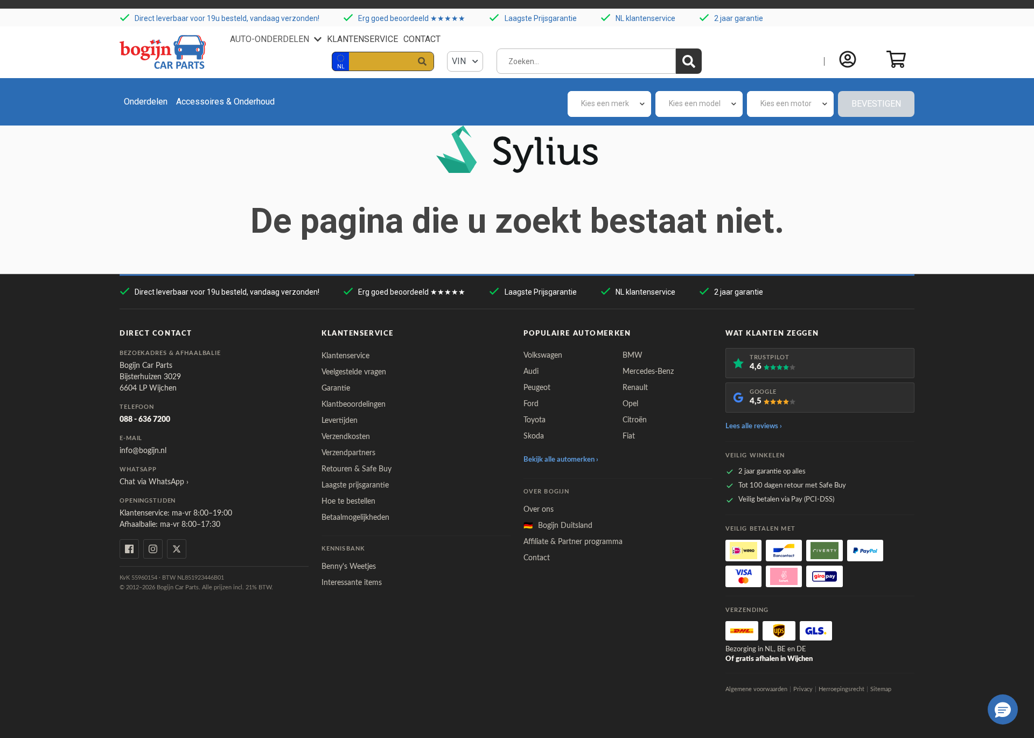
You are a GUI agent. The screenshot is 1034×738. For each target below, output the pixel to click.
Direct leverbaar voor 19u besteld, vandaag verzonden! (227, 18)
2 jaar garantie (738, 18)
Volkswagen (542, 355)
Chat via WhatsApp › (154, 482)
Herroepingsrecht (841, 689)
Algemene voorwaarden (756, 689)
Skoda (533, 436)
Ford (531, 404)
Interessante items (352, 583)
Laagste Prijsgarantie (541, 18)
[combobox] (609, 104)
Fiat (629, 436)
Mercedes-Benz (648, 371)
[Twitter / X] (176, 549)
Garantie (336, 388)
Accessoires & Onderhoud (225, 101)
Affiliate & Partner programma (573, 542)
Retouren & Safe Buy (357, 469)
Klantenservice (362, 39)
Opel (630, 404)
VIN (460, 61)
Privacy (803, 689)
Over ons (538, 509)
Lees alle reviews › (753, 426)
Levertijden (340, 420)
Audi (531, 371)
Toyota (534, 420)
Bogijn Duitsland (557, 526)
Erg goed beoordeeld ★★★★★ (411, 18)
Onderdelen (145, 101)
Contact (422, 39)
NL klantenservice (645, 18)
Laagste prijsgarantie (355, 485)
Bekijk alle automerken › (560, 459)
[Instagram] (153, 549)
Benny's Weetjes (349, 566)
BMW (632, 355)
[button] (1003, 709)
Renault (635, 388)
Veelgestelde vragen (354, 372)
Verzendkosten (346, 437)
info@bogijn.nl (143, 451)
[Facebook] (129, 549)
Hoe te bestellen (348, 501)
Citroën (635, 420)
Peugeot (536, 388)
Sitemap (880, 689)
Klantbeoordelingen (354, 404)
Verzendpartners (348, 453)
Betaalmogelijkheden (355, 517)
